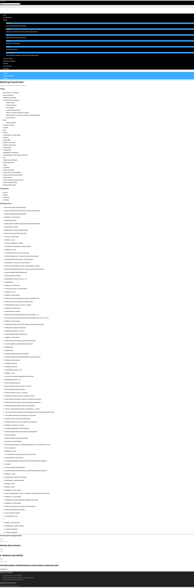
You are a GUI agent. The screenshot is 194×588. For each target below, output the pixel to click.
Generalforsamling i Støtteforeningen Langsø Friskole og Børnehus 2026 (29, 565)
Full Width (5, 127)
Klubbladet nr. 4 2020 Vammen (13, 503)
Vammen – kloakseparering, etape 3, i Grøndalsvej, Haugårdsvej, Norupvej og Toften (27, 493)
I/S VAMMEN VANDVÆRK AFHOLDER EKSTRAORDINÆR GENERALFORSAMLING (26, 460)
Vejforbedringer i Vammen (11, 226)
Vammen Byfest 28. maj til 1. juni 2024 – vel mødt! (18, 304)
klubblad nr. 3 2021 (10, 486)
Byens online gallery (8, 95)
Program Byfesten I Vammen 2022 (14, 457)
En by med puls (10, 107)
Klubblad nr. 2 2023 (10, 373)
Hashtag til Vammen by (12, 529)
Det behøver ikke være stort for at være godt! (17, 252)
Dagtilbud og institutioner (9, 97)
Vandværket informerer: (11, 363)
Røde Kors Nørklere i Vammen (13, 275)
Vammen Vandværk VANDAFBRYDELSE (15, 467)
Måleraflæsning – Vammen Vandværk (14, 480)
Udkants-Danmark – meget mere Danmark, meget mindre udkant (23, 115)
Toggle (5, 165)
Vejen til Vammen (10, 117)
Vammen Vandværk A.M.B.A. (10, 182)
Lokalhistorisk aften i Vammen (12, 311)
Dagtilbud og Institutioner (9, 61)
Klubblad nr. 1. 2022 (10, 473)
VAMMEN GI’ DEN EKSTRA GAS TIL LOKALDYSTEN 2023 (19, 395)
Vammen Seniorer (7, 177)
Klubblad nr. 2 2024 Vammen (12, 295)
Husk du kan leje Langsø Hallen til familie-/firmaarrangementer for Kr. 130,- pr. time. (27, 317)
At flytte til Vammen (11, 105)
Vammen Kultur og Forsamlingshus (12, 172)
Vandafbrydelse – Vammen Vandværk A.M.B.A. (16, 230)
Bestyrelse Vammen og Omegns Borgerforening (17, 418)
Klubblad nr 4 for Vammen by (12, 522)
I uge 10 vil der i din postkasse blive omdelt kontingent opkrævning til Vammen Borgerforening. (29, 412)
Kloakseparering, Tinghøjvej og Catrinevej (16, 477)
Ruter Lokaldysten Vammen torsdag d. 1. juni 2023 (18, 386)
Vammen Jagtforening (8, 170)
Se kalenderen (3, 569)
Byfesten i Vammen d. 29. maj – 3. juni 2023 (16, 392)
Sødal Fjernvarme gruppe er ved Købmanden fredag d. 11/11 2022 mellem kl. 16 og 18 (27, 444)
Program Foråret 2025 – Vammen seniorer (16, 288)
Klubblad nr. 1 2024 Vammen (12, 321)
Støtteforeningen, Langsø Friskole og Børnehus (15, 155)
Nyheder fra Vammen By (9, 145)
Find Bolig (5, 63)
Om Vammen (6, 68)
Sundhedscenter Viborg (12, 49)
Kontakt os (5, 78)
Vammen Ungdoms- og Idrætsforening (13, 180)
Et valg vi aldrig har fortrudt (13, 110)
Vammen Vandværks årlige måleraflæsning (16, 37)
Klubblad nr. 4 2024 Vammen (12, 285)
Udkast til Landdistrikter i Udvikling (14, 243)
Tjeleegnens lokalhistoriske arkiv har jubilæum (17, 353)
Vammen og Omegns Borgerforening (12, 175)
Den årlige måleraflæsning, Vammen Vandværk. (17, 428)
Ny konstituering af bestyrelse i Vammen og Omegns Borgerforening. (23, 399)
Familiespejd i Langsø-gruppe (12, 308)
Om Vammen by (7, 147)
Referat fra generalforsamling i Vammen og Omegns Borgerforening (22, 31)
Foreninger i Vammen (8, 58)
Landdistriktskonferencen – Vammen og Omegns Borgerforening (22, 256)
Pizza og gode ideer (10, 447)
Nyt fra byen (8, 23)
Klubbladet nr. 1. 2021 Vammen (13, 496)
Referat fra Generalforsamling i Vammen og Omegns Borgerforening (23, 402)
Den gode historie (7, 66)
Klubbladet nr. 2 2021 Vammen (13, 490)
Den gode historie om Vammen (11, 100)
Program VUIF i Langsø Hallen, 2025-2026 (15, 233)
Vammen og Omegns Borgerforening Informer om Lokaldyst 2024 (22, 298)
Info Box (5, 132)
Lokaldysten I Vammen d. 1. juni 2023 (14, 425)
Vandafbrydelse (9, 282)
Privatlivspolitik (7, 150)
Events (5, 120)
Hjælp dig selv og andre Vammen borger (15, 327)
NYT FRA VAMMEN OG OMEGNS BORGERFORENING (19, 343)
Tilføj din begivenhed (8, 75)
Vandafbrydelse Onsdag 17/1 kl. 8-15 (14, 330)
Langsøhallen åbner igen (11, 516)
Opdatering (6, 200)
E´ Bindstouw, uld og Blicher (11, 555)
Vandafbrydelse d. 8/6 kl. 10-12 (13, 379)
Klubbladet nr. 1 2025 (10, 249)
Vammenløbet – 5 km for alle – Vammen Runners (17, 262)
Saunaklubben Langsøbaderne (11, 152)
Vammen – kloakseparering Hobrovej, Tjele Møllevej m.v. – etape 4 (22, 408)
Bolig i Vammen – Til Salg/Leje (11, 92)
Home (4, 14)
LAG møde (7, 464)
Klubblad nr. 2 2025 (10, 239)
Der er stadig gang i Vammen (12, 512)
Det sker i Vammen (7, 17)
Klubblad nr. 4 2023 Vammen (12, 337)
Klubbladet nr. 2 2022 (10, 451)
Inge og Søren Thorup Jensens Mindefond (16, 25)
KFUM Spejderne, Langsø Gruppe (12, 135)
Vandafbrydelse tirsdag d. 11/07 (13, 369)
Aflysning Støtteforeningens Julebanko (15, 509)
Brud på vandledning (10, 434)
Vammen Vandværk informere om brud (15, 389)
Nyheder (5, 19)
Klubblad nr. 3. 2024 (10, 291)
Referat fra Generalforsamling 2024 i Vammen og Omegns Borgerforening (24, 324)
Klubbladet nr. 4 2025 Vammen (13, 43)
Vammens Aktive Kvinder (9, 185)
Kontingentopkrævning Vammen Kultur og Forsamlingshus (20, 405)
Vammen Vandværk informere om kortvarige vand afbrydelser (21, 431)
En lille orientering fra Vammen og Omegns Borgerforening (20, 340)
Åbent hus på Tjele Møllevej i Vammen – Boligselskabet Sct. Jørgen (22, 265)
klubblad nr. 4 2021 (10, 483)
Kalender (7, 34)
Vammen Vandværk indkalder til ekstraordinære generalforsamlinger (22, 55)
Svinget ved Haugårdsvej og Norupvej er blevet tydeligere (20, 506)
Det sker (7, 52)
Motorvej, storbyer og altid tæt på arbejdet (17, 112)
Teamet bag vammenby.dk (10, 160)
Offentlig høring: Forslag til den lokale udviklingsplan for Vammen (21, 499)
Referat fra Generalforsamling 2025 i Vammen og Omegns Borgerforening (24, 269)
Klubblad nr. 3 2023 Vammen (12, 360)
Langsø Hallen (6, 140)
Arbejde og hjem (10, 102)
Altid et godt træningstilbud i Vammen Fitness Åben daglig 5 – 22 (22, 314)
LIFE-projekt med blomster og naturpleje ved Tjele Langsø (20, 415)
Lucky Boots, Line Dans (9, 142)
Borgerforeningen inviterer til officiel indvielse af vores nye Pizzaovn (23, 356)
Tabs (4, 157)
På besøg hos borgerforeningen (13, 441)
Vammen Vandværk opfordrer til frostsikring (16, 438)
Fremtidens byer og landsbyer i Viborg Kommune (18, 246)
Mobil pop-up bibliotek (11, 532)
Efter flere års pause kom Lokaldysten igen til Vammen (19, 376)
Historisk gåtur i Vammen (10, 545)
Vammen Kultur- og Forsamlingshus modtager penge (19, 301)
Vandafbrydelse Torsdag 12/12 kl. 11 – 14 (16, 278)
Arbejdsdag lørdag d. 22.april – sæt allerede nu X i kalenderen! (21, 421)
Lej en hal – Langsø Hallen (11, 236)
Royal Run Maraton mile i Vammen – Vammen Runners (19, 259)
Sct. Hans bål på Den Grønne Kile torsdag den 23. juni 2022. (20, 454)
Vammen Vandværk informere (12, 382)
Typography (6, 167)
